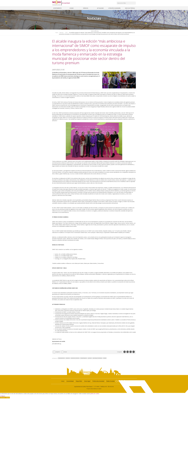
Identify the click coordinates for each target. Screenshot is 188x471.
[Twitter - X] (119, 381)
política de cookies (94, 393)
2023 (66, 32)
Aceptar (7, 397)
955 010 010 (111, 386)
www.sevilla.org (94, 31)
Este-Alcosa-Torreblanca (97, 358)
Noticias (61, 32)
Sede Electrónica (130, 8)
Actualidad (66, 3)
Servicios (85, 8)
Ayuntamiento (57, 8)
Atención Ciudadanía (114, 8)
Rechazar (2, 397)
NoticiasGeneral (61, 358)
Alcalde (104, 358)
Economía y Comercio (75, 358)
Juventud (90, 358)
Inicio (57, 32)
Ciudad (72, 8)
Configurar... (3, 396)
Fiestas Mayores (83, 358)
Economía (68, 358)
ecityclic (99, 388)
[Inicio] (56, 3)
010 (106, 386)
